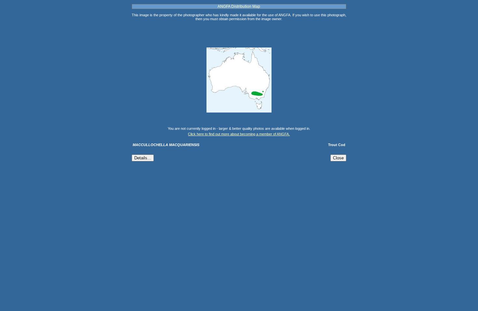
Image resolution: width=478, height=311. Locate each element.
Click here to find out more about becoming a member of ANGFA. (239, 134)
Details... (142, 158)
